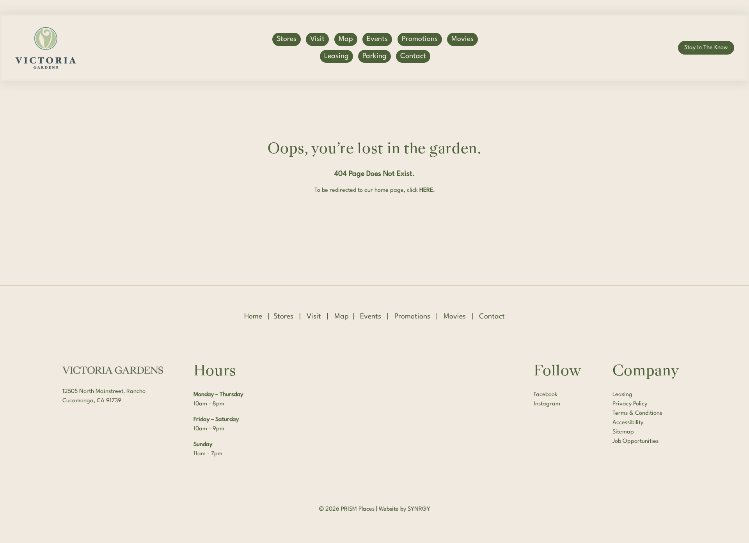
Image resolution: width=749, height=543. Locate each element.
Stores (286, 38)
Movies (462, 38)
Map (346, 38)
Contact (413, 56)
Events (377, 38)
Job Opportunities (635, 441)
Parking (374, 56)
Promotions (420, 38)
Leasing (336, 56)
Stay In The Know (706, 48)
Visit (317, 38)
